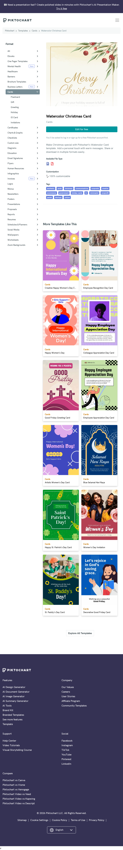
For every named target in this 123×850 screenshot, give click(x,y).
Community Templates (74, 705)
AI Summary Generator (15, 700)
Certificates (13, 127)
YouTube (66, 754)
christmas (68, 188)
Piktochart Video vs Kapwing (19, 798)
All (9, 51)
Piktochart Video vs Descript (19, 803)
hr (86, 193)
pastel (49, 197)
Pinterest (66, 759)
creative (105, 188)
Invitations (15, 122)
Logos (10, 183)
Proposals (12, 209)
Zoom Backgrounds (16, 245)
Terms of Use (78, 820)
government (64, 193)
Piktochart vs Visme (14, 784)
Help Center (9, 740)
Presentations (14, 204)
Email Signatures (15, 158)
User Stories (68, 696)
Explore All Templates (80, 633)
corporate (95, 188)
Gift (12, 102)
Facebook (67, 740)
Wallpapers (13, 234)
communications (82, 188)
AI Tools (7, 705)
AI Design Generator (14, 687)
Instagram (67, 745)
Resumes (12, 219)
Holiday (14, 112)
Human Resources (16, 168)
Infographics (13, 173)
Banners (11, 76)
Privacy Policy (96, 820)
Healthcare (13, 71)
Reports (11, 214)
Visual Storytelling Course (17, 749)
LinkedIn (66, 763)
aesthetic (50, 188)
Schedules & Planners (17, 224)
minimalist (94, 193)
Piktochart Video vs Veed (17, 794)
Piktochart (9, 30)
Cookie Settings (39, 820)
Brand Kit (8, 710)
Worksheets (13, 240)
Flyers (10, 163)
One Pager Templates (18, 61)
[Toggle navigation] (117, 20)
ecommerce (51, 193)
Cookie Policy (59, 820)
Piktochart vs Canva (14, 780)
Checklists (12, 138)
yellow (67, 197)
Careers (66, 691)
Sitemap (22, 820)
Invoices (11, 178)
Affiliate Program (71, 700)
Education (12, 153)
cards (59, 188)
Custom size (13, 143)
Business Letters (15, 86)
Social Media (13, 229)
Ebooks (11, 56)
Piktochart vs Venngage (16, 789)
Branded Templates (13, 714)
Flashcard (15, 97)
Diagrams (12, 148)
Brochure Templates (17, 81)
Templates (23, 30)
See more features (12, 719)
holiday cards (77, 193)
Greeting (15, 107)
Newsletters (13, 194)
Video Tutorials (11, 745)
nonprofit (105, 193)
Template (8, 724)
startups (58, 197)
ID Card (14, 117)
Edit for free (81, 129)
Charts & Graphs (15, 132)
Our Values (68, 687)
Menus (11, 189)
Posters (11, 199)
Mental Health (14, 66)
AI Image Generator (14, 696)
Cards (34, 30)
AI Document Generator (16, 691)
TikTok (65, 749)
